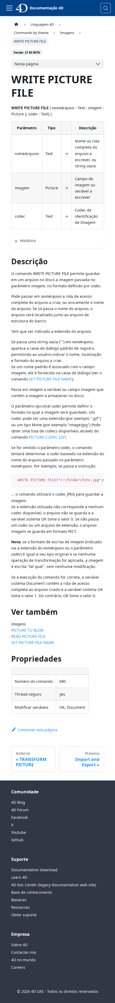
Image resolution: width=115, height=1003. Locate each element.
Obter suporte (24, 914)
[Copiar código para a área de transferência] (97, 480)
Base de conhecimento (31, 892)
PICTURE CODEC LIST (47, 437)
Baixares (18, 899)
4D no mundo (23, 959)
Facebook (19, 817)
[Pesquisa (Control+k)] (106, 8)
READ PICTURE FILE (28, 636)
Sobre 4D (19, 944)
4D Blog (18, 802)
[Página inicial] (16, 24)
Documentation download (34, 869)
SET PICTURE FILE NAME (50, 379)
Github (17, 839)
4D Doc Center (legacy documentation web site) (53, 884)
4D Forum (20, 809)
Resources (20, 907)
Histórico (28, 240)
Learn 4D (19, 877)
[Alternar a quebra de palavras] (87, 480)
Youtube (18, 832)
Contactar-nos (23, 952)
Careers (18, 967)
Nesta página (26, 63)
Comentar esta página (37, 729)
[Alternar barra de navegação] (9, 8)
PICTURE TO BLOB (27, 630)
